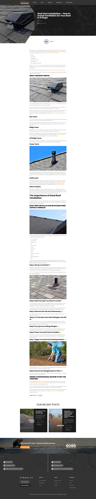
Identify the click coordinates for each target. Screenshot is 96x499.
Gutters (40, 485)
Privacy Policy (72, 485)
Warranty (56, 485)
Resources (72, 477)
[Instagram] (40, 395)
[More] (41, 395)
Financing (50, 2)
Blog (70, 482)
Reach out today (53, 390)
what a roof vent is (53, 103)
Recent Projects (69, 2)
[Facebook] (38, 395)
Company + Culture (58, 480)
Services (34, 2)
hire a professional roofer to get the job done (38, 382)
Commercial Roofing (42, 480)
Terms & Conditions (73, 487)
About (42, 2)
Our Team (56, 482)
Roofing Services (41, 482)
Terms (65, 494)
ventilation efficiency (60, 184)
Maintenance (59, 2)
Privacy (60, 494)
